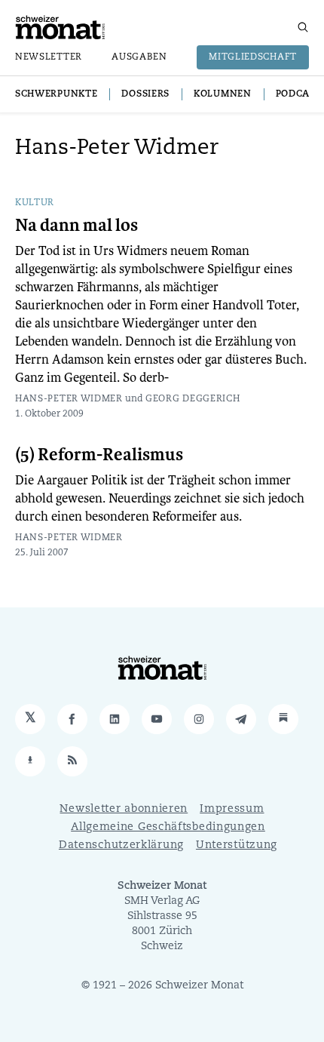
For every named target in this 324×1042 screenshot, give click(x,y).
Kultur (34, 202)
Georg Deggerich (192, 399)
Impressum (232, 809)
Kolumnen (223, 94)
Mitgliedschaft (253, 57)
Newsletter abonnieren (124, 809)
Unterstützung (236, 845)
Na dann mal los (76, 225)
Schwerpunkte (56, 94)
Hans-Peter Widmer (69, 399)
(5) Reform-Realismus (99, 455)
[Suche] (303, 27)
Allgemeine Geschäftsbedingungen (168, 827)
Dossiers (145, 94)
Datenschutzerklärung (121, 845)
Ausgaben (139, 57)
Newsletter (48, 57)
